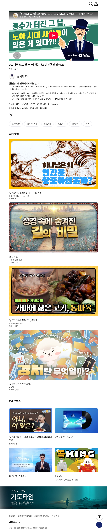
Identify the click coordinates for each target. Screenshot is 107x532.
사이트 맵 (55, 516)
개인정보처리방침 (25, 516)
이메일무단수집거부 (41, 516)
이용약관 (12, 516)
